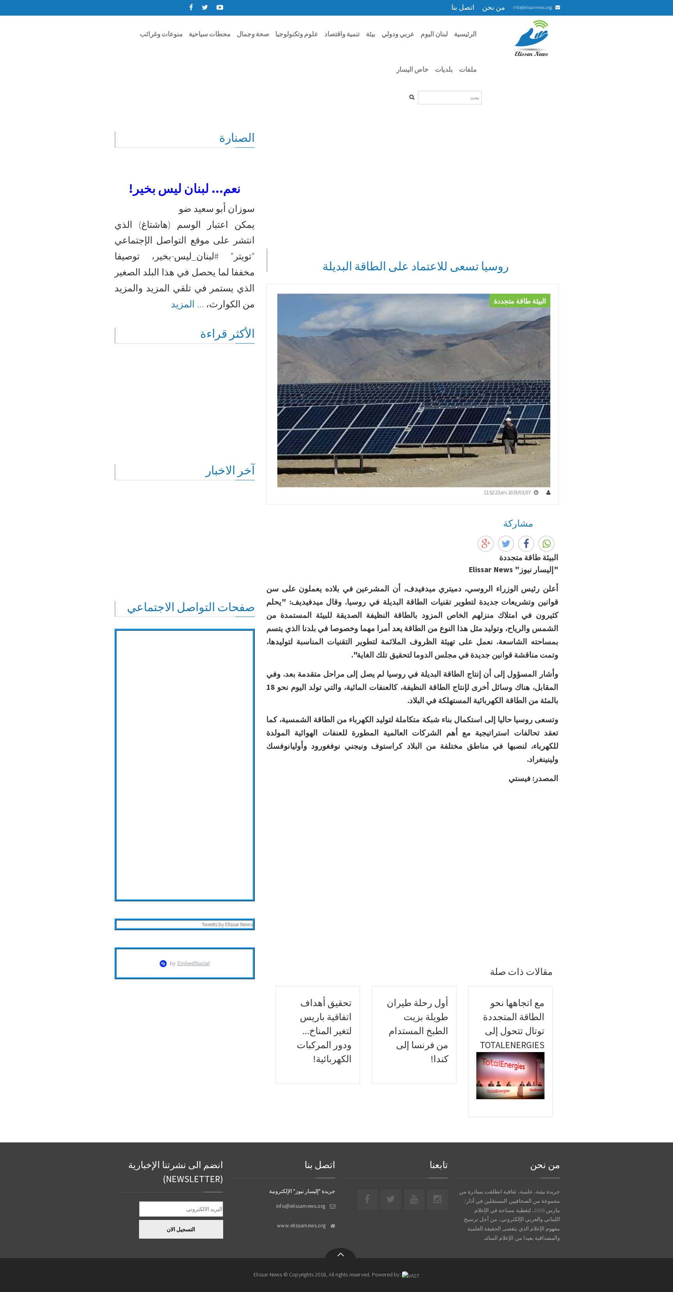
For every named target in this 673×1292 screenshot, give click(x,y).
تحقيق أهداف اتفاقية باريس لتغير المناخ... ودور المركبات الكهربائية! (324, 1031)
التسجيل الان (181, 1229)
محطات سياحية (210, 34)
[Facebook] (526, 544)
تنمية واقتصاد (342, 34)
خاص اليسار (412, 69)
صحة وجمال (253, 34)
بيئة (370, 34)
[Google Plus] (485, 544)
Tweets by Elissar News (227, 924)
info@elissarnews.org (532, 7)
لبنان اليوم (434, 34)
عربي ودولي (398, 34)
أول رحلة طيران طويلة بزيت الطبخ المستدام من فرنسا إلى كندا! (417, 1031)
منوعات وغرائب (161, 34)
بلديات (444, 69)
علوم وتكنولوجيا (296, 34)
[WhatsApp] (546, 544)
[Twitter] (506, 544)
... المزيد (187, 304)
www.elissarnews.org (301, 1225)
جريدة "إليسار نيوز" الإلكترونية (302, 1191)
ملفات (468, 69)
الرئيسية (465, 34)
